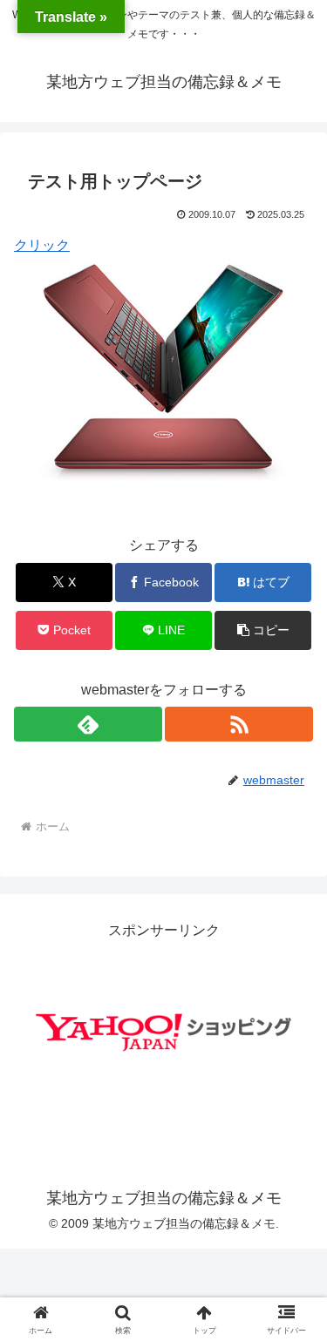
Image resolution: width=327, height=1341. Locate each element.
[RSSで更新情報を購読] (239, 724)
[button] (263, 630)
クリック (42, 245)
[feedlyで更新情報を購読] (88, 724)
